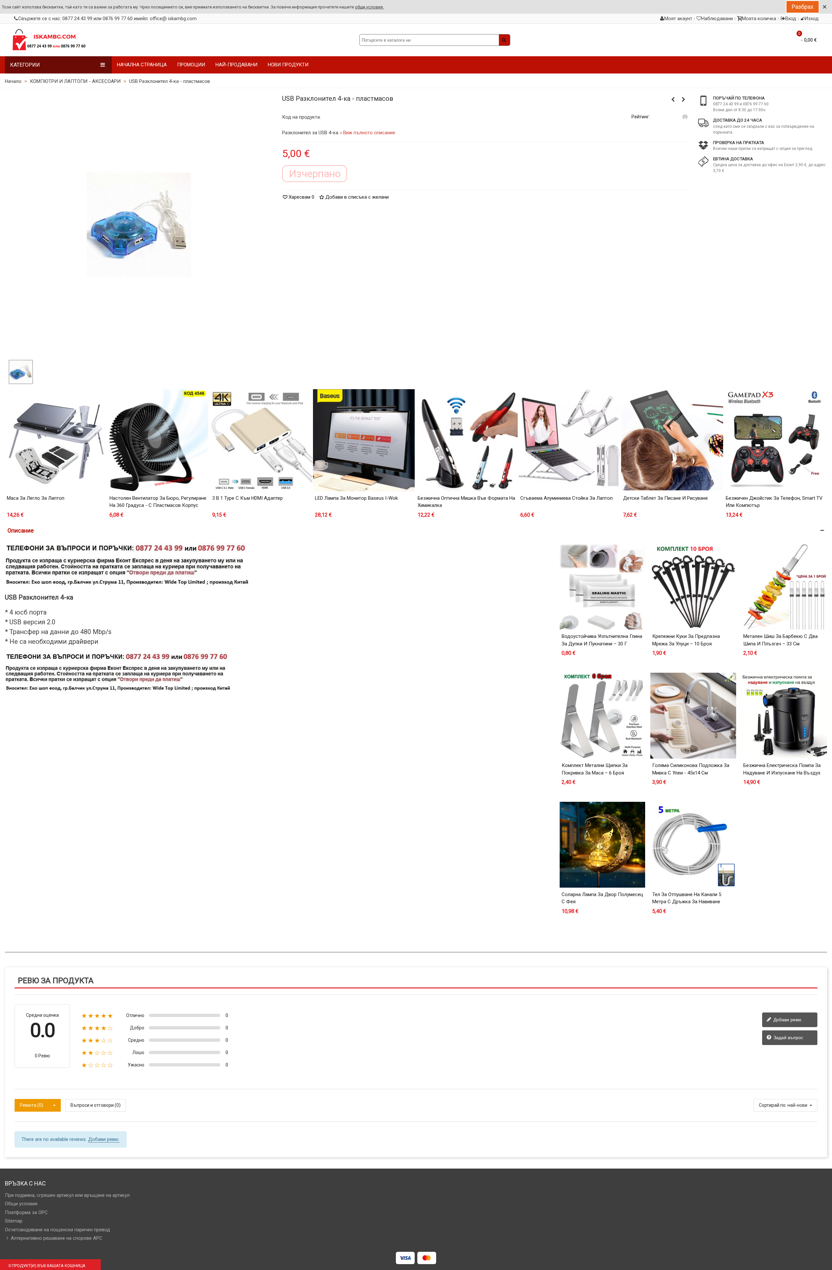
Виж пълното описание (369, 133)
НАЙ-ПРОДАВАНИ (236, 65)
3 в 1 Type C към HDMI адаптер (247, 498)
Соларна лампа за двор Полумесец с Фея (602, 898)
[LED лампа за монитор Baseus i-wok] (364, 440)
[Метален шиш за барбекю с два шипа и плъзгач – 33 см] (784, 587)
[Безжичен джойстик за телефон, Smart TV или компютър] (775, 440)
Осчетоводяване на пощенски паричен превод (57, 1230)
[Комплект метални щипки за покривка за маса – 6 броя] (602, 716)
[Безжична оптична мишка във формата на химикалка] (467, 440)
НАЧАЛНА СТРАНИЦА (142, 65)
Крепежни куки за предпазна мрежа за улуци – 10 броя (686, 640)
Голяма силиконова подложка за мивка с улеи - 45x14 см (690, 769)
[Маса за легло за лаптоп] (56, 440)
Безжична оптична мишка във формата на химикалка (466, 502)
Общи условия (21, 1204)
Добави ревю (786, 1019)
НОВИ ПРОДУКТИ (288, 65)
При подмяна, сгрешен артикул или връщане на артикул (67, 1195)
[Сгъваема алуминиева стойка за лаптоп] (569, 440)
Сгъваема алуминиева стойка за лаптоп (566, 498)
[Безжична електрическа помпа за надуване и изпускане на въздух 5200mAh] (784, 716)
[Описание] (416, 530)
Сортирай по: (772, 1105)
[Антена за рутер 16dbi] (673, 99)
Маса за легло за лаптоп (35, 498)
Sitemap (13, 1221)
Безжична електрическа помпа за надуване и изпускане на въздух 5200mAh (782, 772)
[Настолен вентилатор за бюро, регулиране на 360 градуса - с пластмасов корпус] (159, 440)
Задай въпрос (787, 1037)
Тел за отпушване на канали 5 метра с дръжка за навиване (686, 898)
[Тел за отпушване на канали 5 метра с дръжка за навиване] (693, 845)
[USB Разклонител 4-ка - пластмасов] (139, 224)
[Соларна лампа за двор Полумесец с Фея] (602, 845)
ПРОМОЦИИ (191, 65)
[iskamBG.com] (48, 40)
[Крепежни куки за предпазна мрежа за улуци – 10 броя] (693, 587)
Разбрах (802, 6)
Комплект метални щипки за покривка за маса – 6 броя (595, 769)
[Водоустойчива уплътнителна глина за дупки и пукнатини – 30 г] (602, 587)
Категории (25, 65)
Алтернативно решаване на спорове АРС (56, 1238)
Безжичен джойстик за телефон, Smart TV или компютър (774, 502)
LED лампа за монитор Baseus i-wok (356, 498)
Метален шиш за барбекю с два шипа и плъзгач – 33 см (780, 640)
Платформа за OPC (26, 1212)
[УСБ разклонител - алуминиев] (683, 99)
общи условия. (369, 7)
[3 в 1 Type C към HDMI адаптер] (261, 440)
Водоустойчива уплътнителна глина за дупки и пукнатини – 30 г (602, 640)
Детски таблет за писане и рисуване (665, 498)
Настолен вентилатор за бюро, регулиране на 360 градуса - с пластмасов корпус (158, 502)
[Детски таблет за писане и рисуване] (672, 440)
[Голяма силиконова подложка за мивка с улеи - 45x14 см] (693, 716)
